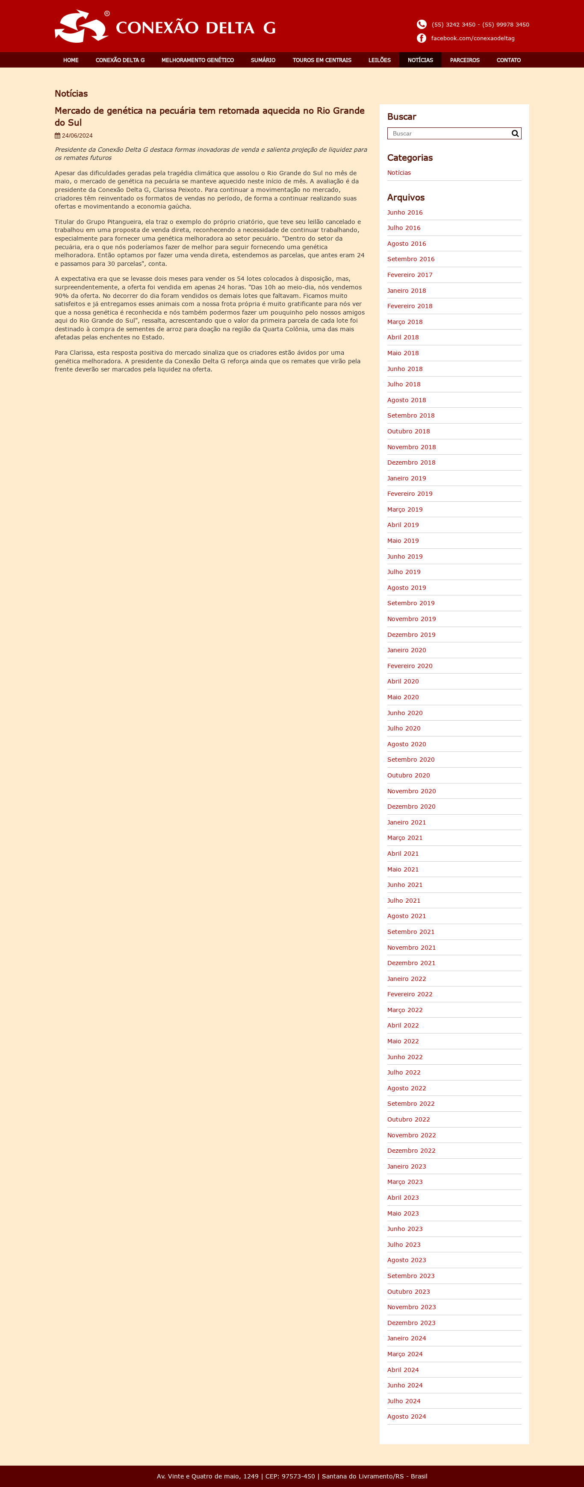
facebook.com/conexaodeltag (473, 38)
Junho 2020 (405, 712)
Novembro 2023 (411, 1306)
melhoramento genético (198, 60)
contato (509, 60)
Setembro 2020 (411, 759)
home (71, 60)
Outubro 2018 (408, 431)
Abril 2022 (403, 1025)
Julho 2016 (404, 227)
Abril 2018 (403, 337)
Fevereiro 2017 (410, 274)
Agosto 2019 (406, 587)
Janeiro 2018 (406, 290)
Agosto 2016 (406, 243)
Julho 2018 (404, 384)
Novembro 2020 (411, 791)
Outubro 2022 (408, 1119)
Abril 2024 (403, 1369)
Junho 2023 (405, 1228)
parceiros (465, 60)
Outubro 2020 (408, 775)
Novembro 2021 (411, 947)
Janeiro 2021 (406, 822)
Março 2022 (405, 1009)
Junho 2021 (405, 884)
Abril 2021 (403, 853)
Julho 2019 (404, 571)
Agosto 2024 (406, 1416)
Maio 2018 (403, 352)
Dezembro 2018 (411, 462)
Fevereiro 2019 (410, 493)
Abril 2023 (403, 1197)
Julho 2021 (404, 900)
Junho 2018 (405, 368)
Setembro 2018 (411, 415)
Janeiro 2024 (406, 1338)
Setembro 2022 (411, 1103)
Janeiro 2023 (406, 1166)
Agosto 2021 (406, 915)
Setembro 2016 (411, 258)
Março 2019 (405, 509)
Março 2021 (405, 837)
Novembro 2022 (411, 1135)
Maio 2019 (403, 540)
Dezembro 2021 (411, 962)
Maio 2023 (403, 1213)
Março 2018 (405, 321)
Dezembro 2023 (411, 1322)
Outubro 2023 (408, 1291)
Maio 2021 (403, 869)
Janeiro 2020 (406, 650)
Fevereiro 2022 (410, 994)
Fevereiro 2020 (410, 665)
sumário (263, 60)
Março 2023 (405, 1181)
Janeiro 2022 (406, 978)
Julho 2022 (404, 1072)
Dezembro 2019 (411, 634)
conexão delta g (120, 60)
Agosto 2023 (406, 1259)
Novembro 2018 (411, 447)
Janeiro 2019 (406, 478)
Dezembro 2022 (411, 1150)
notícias (420, 60)
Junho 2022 (405, 1056)
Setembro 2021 (411, 931)
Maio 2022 (403, 1041)
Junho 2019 (405, 556)
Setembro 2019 (411, 603)
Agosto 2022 (406, 1088)
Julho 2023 (404, 1244)
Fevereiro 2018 (410, 305)
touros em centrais (322, 60)
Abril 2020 (403, 681)
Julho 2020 (404, 728)
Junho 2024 (405, 1385)
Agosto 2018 (406, 399)
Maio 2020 (403, 697)
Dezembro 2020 (411, 806)
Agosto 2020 (406, 744)
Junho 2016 (405, 212)
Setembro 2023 (411, 1275)
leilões (380, 60)
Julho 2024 (404, 1401)
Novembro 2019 (411, 618)
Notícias (399, 172)
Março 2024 (405, 1353)
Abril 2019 (403, 524)
